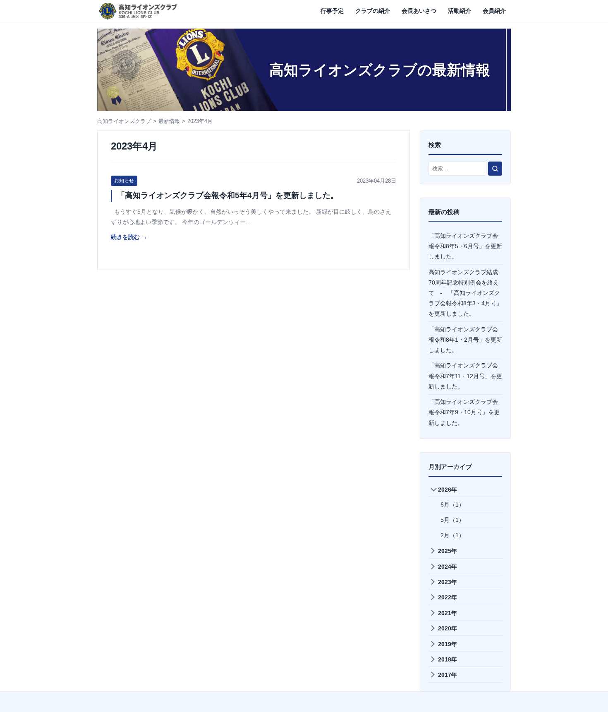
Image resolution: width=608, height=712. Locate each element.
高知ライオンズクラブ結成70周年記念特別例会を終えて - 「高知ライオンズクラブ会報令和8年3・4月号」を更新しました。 (465, 293)
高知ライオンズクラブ (124, 121)
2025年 (447, 551)
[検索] (495, 169)
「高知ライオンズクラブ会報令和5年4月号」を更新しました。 (227, 195)
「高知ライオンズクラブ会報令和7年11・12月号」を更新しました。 (465, 375)
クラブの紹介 (372, 10)
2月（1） (452, 535)
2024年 (447, 566)
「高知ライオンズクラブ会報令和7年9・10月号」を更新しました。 (464, 412)
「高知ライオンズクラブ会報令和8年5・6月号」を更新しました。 (465, 246)
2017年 (447, 674)
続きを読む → (129, 237)
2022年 (447, 597)
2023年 (447, 582)
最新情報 (169, 121)
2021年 (447, 613)
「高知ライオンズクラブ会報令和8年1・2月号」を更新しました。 (465, 339)
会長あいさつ (419, 10)
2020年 (447, 628)
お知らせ (124, 180)
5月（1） (452, 520)
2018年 (447, 659)
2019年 (447, 644)
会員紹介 (494, 10)
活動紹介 (459, 10)
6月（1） (452, 504)
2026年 (447, 489)
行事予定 (332, 10)
